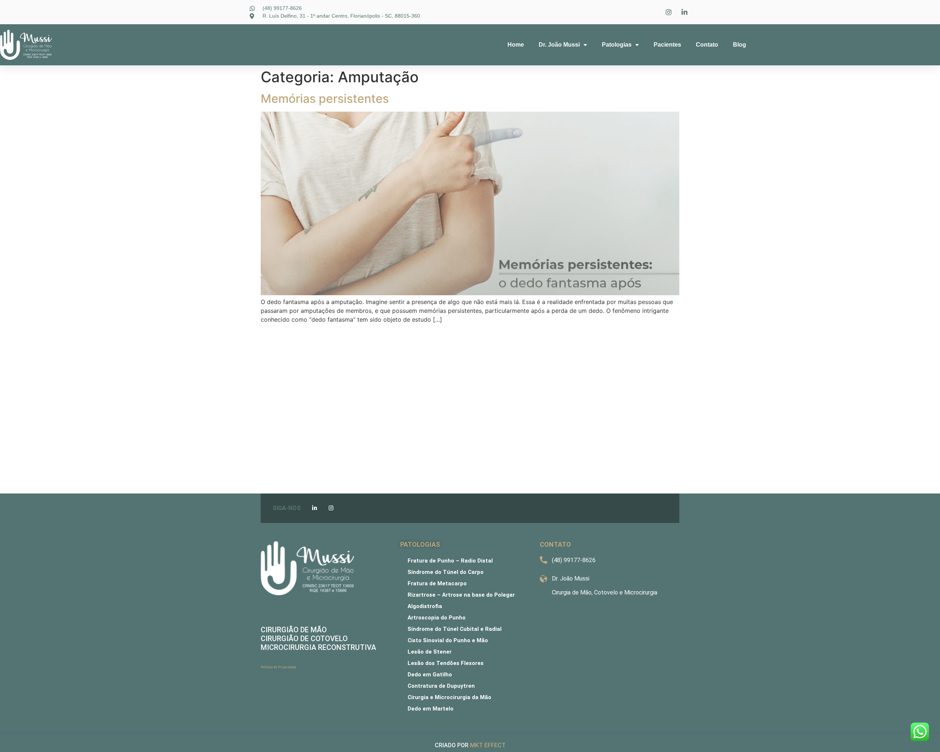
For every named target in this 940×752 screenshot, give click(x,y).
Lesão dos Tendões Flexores (446, 663)
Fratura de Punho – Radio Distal (450, 560)
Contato (707, 44)
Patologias (617, 44)
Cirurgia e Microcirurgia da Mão (449, 697)
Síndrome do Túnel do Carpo (446, 572)
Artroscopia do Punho (437, 617)
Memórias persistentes (325, 98)
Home (515, 44)
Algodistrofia (425, 606)
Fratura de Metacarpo (437, 583)
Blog (739, 44)
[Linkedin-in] (314, 508)
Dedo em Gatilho (430, 674)
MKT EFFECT (488, 745)
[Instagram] (331, 508)
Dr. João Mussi (559, 44)
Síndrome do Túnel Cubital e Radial (455, 629)
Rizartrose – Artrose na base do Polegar (461, 595)
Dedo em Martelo (430, 708)
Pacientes (667, 44)
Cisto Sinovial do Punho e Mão (448, 640)
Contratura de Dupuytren (441, 686)
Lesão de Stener (430, 651)
